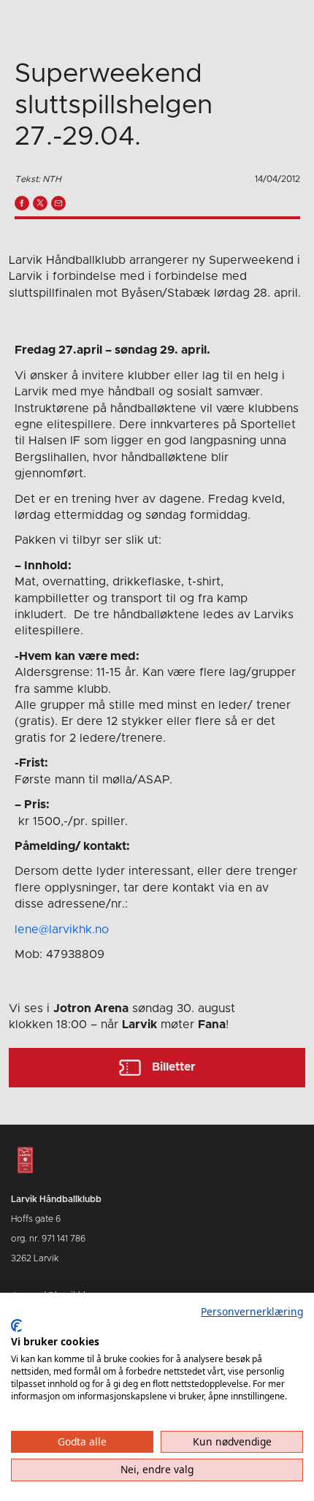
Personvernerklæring (252, 1311)
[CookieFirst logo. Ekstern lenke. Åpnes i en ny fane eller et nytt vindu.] (16, 1325)
